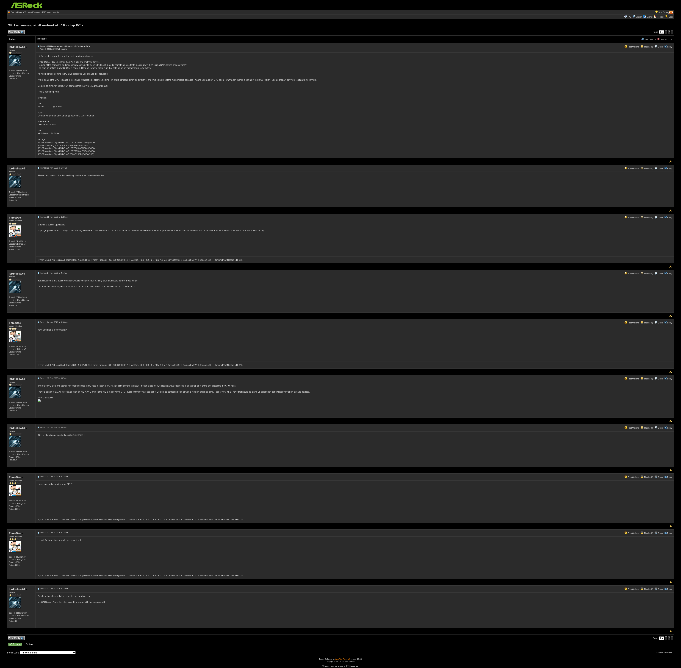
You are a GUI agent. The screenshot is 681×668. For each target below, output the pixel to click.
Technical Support (32, 12)
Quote (660, 47)
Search (639, 17)
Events (650, 17)
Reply (669, 47)
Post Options (633, 47)
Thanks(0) (648, 47)
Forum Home (16, 12)
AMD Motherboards (50, 12)
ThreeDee (15, 217)
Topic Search (650, 39)
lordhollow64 (17, 46)
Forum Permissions (664, 653)
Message (42, 39)
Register (660, 17)
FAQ (630, 17)
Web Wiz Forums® (342, 659)
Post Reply (14, 32)
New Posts (663, 12)
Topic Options (666, 39)
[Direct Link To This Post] (38, 46)
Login (671, 17)
